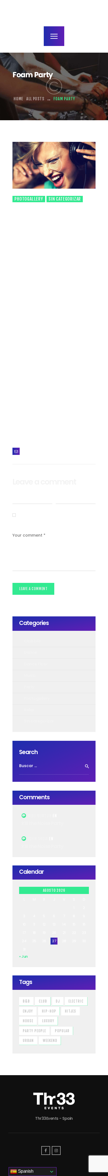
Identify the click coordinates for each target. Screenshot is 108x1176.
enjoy (28, 1011)
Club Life (32, 641)
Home (18, 98)
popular (62, 1031)
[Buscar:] (54, 765)
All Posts (35, 98)
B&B (26, 1001)
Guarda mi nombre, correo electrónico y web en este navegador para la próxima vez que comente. (53, 515)
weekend (50, 1040)
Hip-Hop (49, 1011)
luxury (48, 1021)
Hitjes (70, 1011)
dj (58, 1001)
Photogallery (28, 199)
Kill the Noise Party (42, 823)
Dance (30, 652)
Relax (29, 710)
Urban (28, 1040)
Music (30, 675)
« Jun (23, 956)
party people (34, 1031)
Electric (76, 1001)
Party (29, 687)
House (28, 1021)
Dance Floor (36, 664)
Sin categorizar (64, 199)
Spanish (25, 1171)
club (43, 1001)
